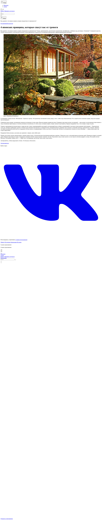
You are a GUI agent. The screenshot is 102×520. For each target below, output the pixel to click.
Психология (10, 23)
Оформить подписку (9, 11)
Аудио (5, 6)
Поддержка (7, 242)
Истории (19, 242)
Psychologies (4, 23)
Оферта (2, 242)
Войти (2, 11)
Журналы (6, 5)
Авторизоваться (5, 143)
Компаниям (14, 242)
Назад (4, 2)
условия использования (21, 239)
